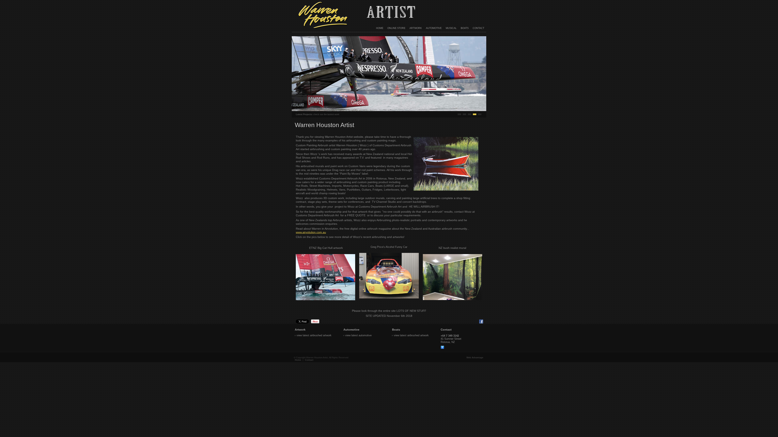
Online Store (396, 28)
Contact (478, 28)
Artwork (415, 28)
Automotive (434, 28)
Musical (451, 28)
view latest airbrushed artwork (314, 335)
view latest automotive (358, 335)
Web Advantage (474, 357)
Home (379, 28)
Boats (465, 28)
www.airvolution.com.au (311, 232)
